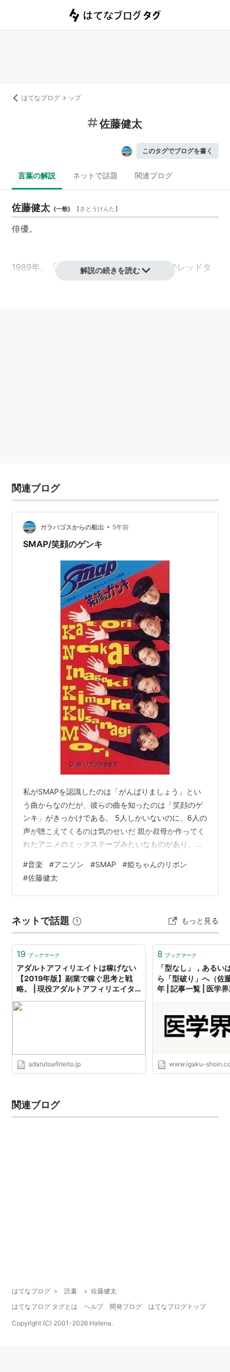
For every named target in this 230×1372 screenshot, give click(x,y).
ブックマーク (38, 954)
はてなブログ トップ (51, 98)
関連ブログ (153, 175)
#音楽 (33, 864)
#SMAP (103, 864)
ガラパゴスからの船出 (72, 527)
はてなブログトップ (177, 1306)
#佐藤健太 (40, 877)
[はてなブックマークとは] (77, 920)
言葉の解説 (37, 175)
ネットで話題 (95, 175)
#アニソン (66, 864)
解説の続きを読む (110, 270)
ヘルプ (93, 1306)
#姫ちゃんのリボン (154, 864)
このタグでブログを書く (177, 151)
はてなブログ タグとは (45, 1306)
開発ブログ (126, 1306)
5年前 (120, 527)
